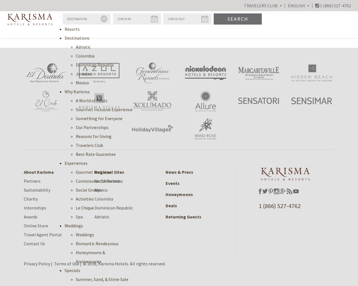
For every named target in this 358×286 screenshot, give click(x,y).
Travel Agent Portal (43, 234)
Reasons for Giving (94, 136)
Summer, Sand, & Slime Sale (102, 279)
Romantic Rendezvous (97, 243)
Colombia (85, 56)
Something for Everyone (99, 118)
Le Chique (85, 208)
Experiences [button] (76, 163)
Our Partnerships (92, 127)
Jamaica (84, 74)
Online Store (36, 225)
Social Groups (89, 190)
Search (237, 19)
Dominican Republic (95, 65)
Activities (85, 199)
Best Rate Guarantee (96, 154)
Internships (35, 208)
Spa (79, 217)
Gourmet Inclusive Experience (104, 109)
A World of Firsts (91, 100)
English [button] (297, 5)
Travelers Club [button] (261, 5)
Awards (30, 217)
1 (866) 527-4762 (280, 206)
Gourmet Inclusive (93, 172)
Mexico (82, 82)
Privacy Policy (37, 263)
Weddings (85, 234)
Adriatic (83, 47)
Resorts (72, 29)
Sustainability (37, 190)
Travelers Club (89, 145)
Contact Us (34, 243)
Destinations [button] (77, 38)
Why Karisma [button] (77, 91)
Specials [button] (72, 270)
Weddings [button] (74, 225)
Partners (32, 181)
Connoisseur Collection (98, 181)
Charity (31, 199)
